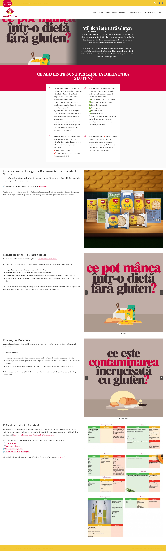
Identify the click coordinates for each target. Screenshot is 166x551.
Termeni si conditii (8, 548)
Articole (107, 12)
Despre (101, 12)
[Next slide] (161, 292)
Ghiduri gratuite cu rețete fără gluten (17, 452)
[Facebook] (159, 3)
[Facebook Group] (162, 3)
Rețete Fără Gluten (150, 12)
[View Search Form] (154, 3)
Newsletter (149, 3)
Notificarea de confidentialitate (24, 548)
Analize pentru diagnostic (14, 449)
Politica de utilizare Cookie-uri (44, 548)
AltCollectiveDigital (158, 548)
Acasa (94, 12)
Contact (160, 12)
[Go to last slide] (86, 292)
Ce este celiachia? (11, 443)
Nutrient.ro (43, 186)
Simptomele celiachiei (12, 446)
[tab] (121, 333)
